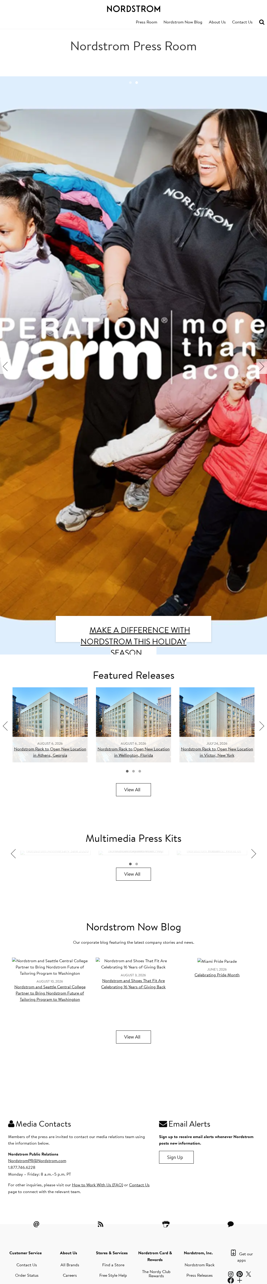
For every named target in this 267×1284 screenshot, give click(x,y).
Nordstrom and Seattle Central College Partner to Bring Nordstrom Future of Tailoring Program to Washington (50, 993)
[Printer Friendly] (166, 1224)
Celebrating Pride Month (217, 975)
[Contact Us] (231, 1224)
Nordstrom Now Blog (182, 22)
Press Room (146, 22)
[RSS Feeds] (101, 1224)
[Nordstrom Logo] (133, 8)
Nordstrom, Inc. (198, 1253)
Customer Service (25, 1253)
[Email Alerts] (36, 1224)
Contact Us (242, 22)
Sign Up (175, 1157)
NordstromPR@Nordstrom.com (37, 1160)
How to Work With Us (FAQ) (97, 1185)
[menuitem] (146, 22)
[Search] (261, 22)
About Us (217, 22)
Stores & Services (112, 1253)
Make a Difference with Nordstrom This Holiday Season (135, 641)
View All (132, 789)
